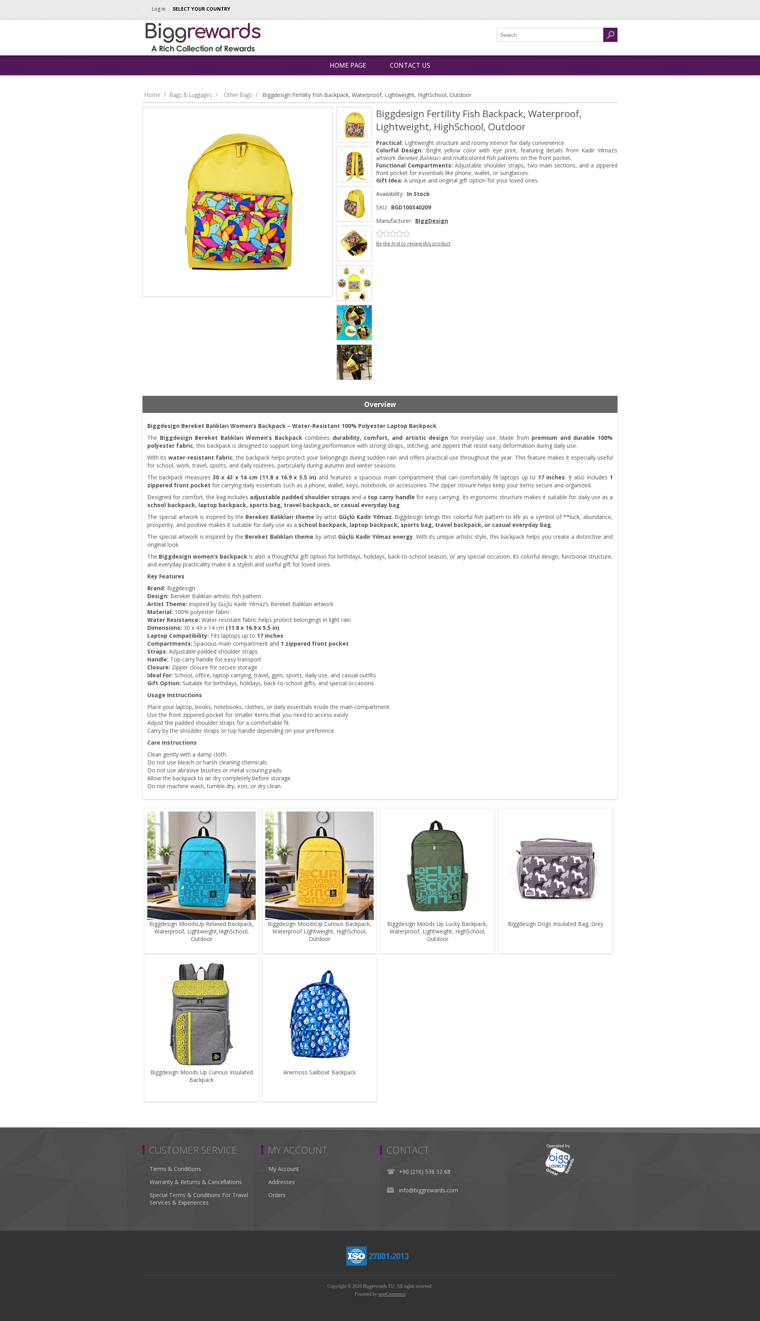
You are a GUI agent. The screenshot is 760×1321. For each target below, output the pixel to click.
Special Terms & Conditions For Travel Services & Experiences (199, 1198)
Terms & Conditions (175, 1169)
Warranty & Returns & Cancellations (196, 1182)
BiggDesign (431, 220)
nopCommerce (392, 1294)
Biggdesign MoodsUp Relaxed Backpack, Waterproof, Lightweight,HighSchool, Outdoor (201, 931)
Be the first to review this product (413, 243)
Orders (277, 1195)
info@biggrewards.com (428, 1190)
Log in (158, 9)
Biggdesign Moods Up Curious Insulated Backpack (201, 1075)
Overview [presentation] (380, 404)
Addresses (281, 1182)
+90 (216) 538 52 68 (424, 1171)
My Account (283, 1169)
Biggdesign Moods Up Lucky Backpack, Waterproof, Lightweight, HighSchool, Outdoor (437, 931)
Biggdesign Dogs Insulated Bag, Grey (555, 924)
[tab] (380, 404)
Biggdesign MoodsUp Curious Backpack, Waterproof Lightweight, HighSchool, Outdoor (319, 931)
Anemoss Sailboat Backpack (319, 1072)
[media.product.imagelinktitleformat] (201, 866)
